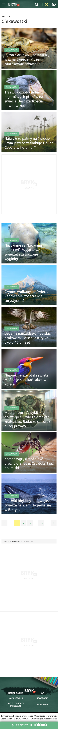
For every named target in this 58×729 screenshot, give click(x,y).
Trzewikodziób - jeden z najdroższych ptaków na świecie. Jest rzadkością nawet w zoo (23, 99)
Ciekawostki (11, 50)
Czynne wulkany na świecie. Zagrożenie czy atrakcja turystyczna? (26, 296)
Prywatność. (7, 716)
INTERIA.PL (15, 719)
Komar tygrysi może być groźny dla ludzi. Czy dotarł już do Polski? (29, 463)
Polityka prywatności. (23, 716)
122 (41, 523)
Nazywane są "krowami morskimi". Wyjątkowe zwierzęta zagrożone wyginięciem (23, 252)
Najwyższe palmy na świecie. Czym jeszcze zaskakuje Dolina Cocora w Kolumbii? (29, 143)
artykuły (16, 541)
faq (42, 693)
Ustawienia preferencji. (45, 716)
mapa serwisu (15, 698)
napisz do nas (15, 693)
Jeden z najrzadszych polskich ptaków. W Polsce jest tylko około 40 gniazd (28, 337)
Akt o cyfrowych (16, 704)
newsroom (42, 698)
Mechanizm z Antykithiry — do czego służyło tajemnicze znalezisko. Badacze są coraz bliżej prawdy (27, 419)
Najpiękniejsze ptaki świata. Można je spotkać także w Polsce (26, 379)
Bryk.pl (6, 541)
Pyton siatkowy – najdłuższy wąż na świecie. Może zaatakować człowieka (26, 59)
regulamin (42, 704)
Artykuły (6, 16)
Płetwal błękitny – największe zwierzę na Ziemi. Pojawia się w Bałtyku (28, 505)
